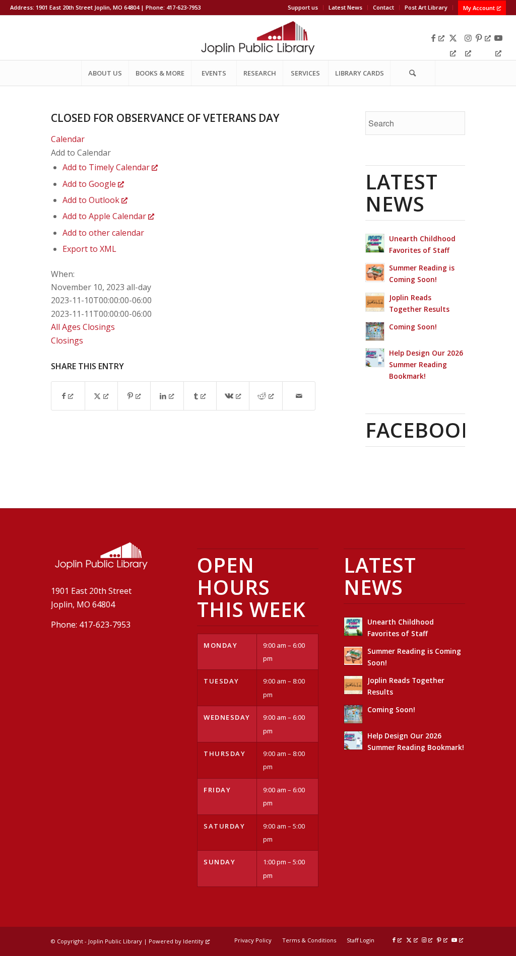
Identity (193, 941)
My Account (479, 8)
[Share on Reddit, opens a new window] (265, 396)
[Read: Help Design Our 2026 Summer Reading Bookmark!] (374, 357)
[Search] (412, 73)
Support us (303, 7)
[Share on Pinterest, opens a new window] (134, 396)
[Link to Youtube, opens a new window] (498, 37)
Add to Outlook (91, 200)
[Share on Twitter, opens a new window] (101, 396)
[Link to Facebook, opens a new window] (437, 37)
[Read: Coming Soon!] (374, 331)
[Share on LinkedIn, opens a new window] (167, 396)
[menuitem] (303, 7)
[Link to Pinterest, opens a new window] (483, 37)
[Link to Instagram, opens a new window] (468, 37)
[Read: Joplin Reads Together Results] (374, 302)
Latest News (345, 7)
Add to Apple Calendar (105, 216)
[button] (81, 152)
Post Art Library (426, 7)
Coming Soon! (413, 326)
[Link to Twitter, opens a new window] (453, 37)
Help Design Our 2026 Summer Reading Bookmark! (426, 364)
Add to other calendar (103, 232)
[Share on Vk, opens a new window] (233, 396)
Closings (99, 326)
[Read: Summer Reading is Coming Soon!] (374, 272)
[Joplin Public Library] (258, 38)
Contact (383, 7)
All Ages (66, 326)
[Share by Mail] (299, 396)
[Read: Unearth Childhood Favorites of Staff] (374, 243)
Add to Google (90, 183)
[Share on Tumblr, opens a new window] (200, 396)
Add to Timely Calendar (107, 167)
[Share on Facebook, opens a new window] (67, 396)
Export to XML (89, 248)
